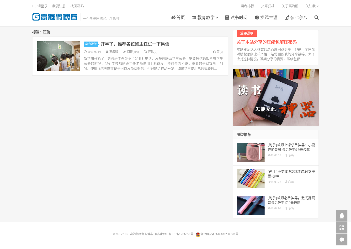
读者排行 (247, 6)
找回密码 (77, 6)
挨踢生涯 (268, 17)
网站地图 (161, 234)
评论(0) (152, 51)
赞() (220, 51)
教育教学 (205, 17)
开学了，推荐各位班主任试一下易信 (135, 44)
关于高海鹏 (290, 6)
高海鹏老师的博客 (55, 17)
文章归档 (268, 6)
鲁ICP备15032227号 (181, 234)
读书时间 (238, 17)
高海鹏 (113, 51)
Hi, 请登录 (40, 6)
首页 (180, 17)
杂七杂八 (298, 17)
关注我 (311, 6)
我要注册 (59, 6)
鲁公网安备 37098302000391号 (219, 234)
